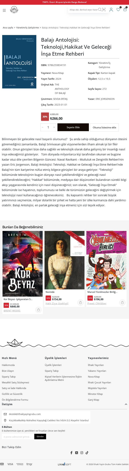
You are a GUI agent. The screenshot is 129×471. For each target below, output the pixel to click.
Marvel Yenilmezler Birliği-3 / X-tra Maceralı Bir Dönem (102, 291)
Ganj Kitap (93, 399)
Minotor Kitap (95, 393)
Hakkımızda (8, 365)
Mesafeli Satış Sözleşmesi (15, 382)
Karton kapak (108, 72)
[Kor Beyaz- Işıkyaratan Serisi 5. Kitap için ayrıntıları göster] (23, 264)
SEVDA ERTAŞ (60, 98)
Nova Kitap (58, 72)
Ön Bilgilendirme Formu (15, 399)
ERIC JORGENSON (105, 98)
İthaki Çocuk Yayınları (99, 382)
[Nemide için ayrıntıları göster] (65, 260)
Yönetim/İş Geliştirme (104, 65)
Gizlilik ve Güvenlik (12, 393)
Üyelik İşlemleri (53, 365)
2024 (58, 78)
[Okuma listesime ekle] (39, 235)
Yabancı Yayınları (97, 370)
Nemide (50, 291)
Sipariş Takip (9, 376)
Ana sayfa (8, 27)
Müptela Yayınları (97, 388)
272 (104, 88)
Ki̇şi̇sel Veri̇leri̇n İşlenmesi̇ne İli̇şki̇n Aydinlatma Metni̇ (63, 378)
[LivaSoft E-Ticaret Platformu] (64, 464)
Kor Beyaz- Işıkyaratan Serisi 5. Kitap (19, 299)
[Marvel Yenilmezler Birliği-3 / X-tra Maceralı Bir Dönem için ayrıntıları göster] (106, 260)
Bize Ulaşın (8, 370)
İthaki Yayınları (96, 365)
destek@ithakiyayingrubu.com (25, 414)
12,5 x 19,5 (104, 78)
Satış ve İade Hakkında (14, 388)
